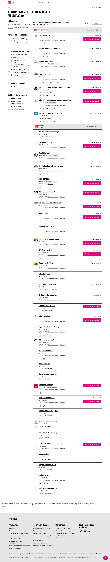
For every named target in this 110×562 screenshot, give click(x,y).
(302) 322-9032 (43, 438)
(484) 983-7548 (43, 379)
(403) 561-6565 (43, 368)
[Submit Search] (100, 3)
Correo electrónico (53, 40)
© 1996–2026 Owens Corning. (15, 557)
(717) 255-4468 (43, 389)
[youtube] (89, 531)
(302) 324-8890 (43, 218)
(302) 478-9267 (43, 332)
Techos (9, 7)
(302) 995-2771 (43, 207)
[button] (26, 39)
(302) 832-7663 (43, 480)
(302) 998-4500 (43, 53)
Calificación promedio (17, 95)
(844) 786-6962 (43, 40)
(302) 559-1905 (43, 79)
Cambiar (25, 27)
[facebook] (81, 531)
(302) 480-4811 (43, 136)
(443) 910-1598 (43, 300)
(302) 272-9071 (43, 118)
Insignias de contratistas (18, 51)
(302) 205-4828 (43, 321)
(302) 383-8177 (43, 197)
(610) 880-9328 (43, 244)
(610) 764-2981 (43, 469)
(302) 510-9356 (43, 231)
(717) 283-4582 (43, 415)
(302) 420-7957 (43, 278)
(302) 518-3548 (43, 310)
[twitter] (85, 531)
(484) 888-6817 (43, 147)
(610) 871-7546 (43, 402)
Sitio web (62, 40)
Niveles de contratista (17, 35)
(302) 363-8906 (43, 184)
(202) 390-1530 (43, 105)
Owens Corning (9, 2)
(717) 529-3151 (43, 289)
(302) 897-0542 (43, 158)
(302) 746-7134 (43, 66)
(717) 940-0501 (43, 426)
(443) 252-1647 (43, 459)
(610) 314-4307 (43, 92)
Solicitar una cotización (92, 39)
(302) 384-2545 (43, 355)
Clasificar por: (88, 23)
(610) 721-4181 (43, 255)
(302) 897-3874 (43, 448)
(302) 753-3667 (43, 268)
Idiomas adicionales (16, 83)
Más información (93, 30)
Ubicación (12, 21)
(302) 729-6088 (43, 493)
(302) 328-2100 (43, 171)
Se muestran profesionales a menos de (19, 24)
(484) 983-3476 (43, 345)
